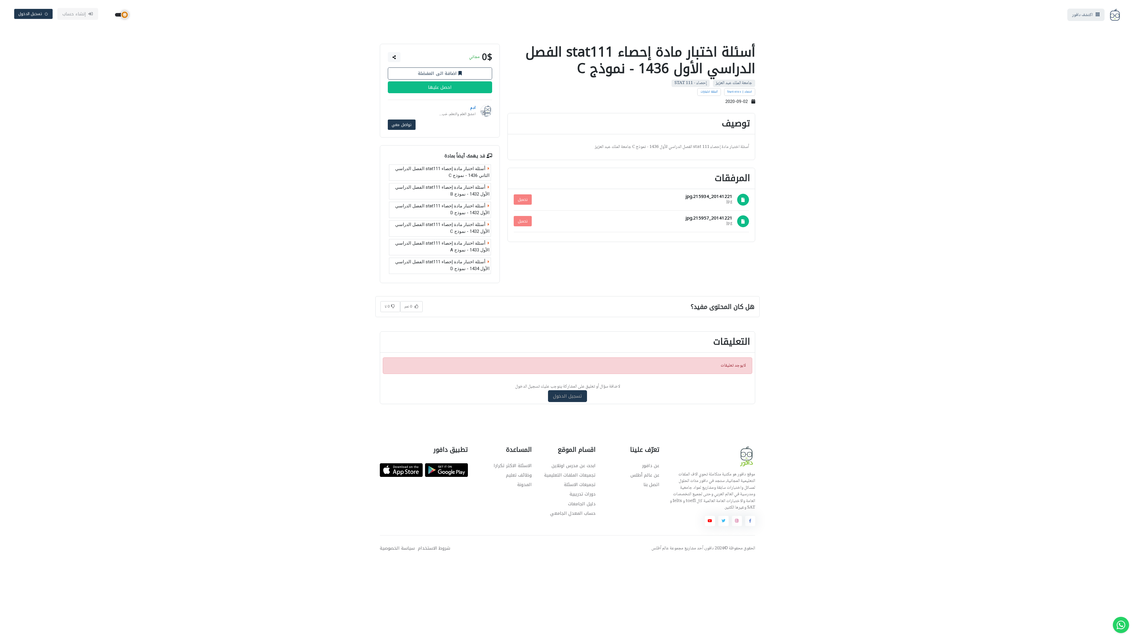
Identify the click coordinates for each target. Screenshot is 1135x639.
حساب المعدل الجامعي (573, 513)
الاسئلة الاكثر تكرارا (513, 466)
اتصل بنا (651, 484)
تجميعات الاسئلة (580, 484)
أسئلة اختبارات (709, 91)
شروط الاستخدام (434, 548)
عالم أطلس (660, 548)
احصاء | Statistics (739, 91)
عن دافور (650, 466)
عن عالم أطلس (644, 475)
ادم (473, 108)
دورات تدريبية (583, 494)
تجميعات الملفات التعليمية (570, 475)
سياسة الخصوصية (397, 548)
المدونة (524, 484)
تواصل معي (401, 124)
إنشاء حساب (74, 14)
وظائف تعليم (519, 475)
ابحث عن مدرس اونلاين (574, 466)
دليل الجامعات (582, 504)
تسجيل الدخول (30, 13)
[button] (394, 57)
